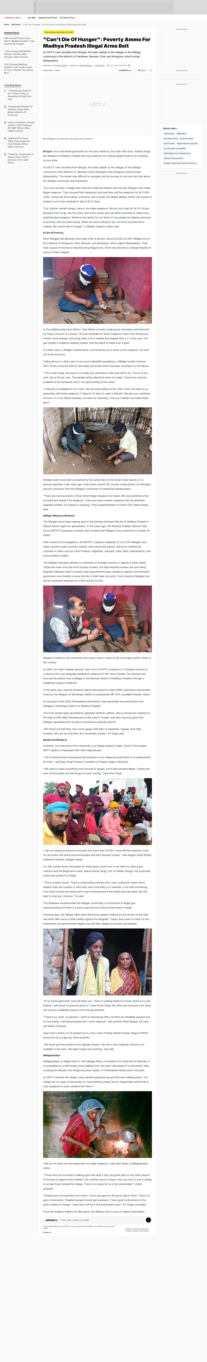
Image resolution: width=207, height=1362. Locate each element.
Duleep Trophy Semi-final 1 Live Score (180, 163)
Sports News (169, 143)
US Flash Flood (67, 17)
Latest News (169, 133)
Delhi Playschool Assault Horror (177, 153)
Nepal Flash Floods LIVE (187, 143)
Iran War (32, 17)
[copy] (150, 70)
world (45, 1228)
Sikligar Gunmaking (141, 1231)
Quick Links (169, 128)
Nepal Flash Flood (48, 17)
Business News (186, 138)
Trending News (12, 85)
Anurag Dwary (61, 65)
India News (100, 65)
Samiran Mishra (86, 65)
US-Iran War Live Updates (175, 148)
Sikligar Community (133, 1229)
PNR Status (181, 133)
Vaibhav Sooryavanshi (173, 158)
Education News (171, 138)
